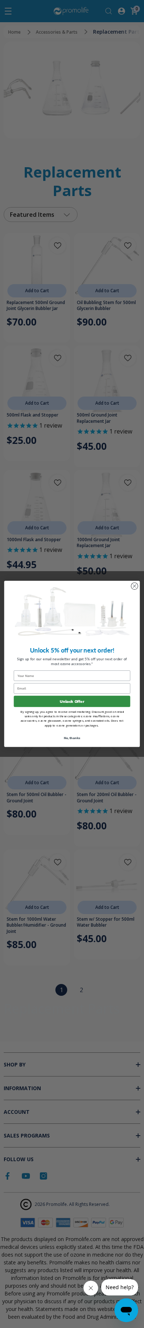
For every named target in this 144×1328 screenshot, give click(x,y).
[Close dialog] (134, 586)
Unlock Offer (72, 701)
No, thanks (72, 738)
